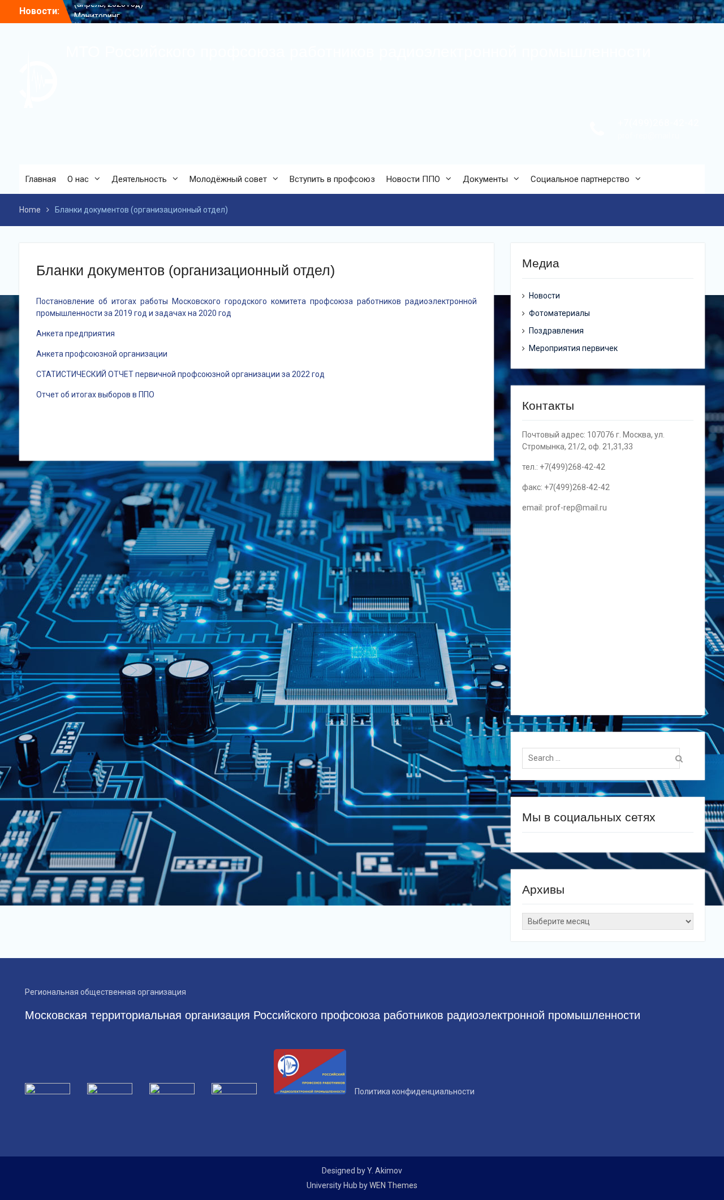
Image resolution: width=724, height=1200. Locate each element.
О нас (78, 179)
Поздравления (556, 330)
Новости (544, 295)
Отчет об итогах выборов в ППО (95, 394)
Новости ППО (413, 179)
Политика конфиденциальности (415, 1091)
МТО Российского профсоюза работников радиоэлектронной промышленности (358, 51)
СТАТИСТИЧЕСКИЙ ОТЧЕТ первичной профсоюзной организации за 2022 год (180, 374)
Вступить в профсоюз (332, 179)
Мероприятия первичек (573, 348)
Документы (485, 179)
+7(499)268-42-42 (658, 122)
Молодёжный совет (228, 179)
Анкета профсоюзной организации (101, 353)
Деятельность (139, 179)
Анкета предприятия (75, 333)
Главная (40, 179)
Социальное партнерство (580, 179)
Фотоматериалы (559, 313)
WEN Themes (393, 1185)
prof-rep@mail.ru (648, 135)
